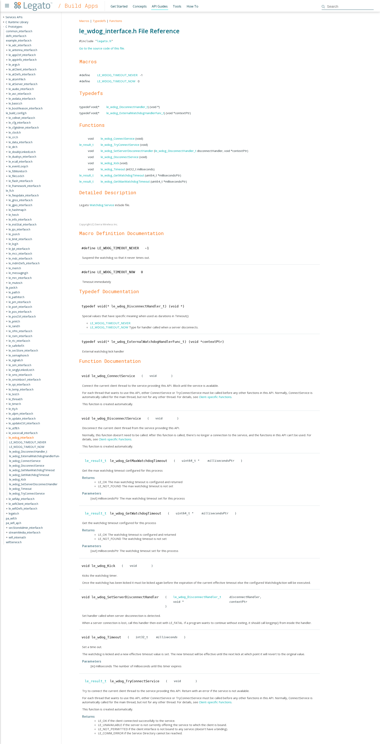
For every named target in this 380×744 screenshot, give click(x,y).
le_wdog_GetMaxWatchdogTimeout (125, 181)
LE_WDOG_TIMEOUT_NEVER (117, 75)
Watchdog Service (102, 205)
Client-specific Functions (215, 397)
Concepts (140, 6)
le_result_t (86, 145)
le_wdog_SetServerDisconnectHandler (127, 151)
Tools (177, 6)
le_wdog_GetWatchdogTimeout (122, 175)
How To (192, 6)
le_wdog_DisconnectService (120, 157)
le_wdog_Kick (110, 163)
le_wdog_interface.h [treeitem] (21, 437)
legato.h (104, 41)
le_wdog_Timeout (113, 169)
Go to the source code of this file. (102, 48)
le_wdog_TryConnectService (120, 145)
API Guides (160, 6)
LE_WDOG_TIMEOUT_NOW (116, 81)
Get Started (119, 6)
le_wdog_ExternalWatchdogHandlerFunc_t (135, 113)
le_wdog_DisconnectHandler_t (127, 107)
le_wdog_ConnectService (118, 138)
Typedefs (99, 21)
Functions (115, 21)
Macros (84, 21)
